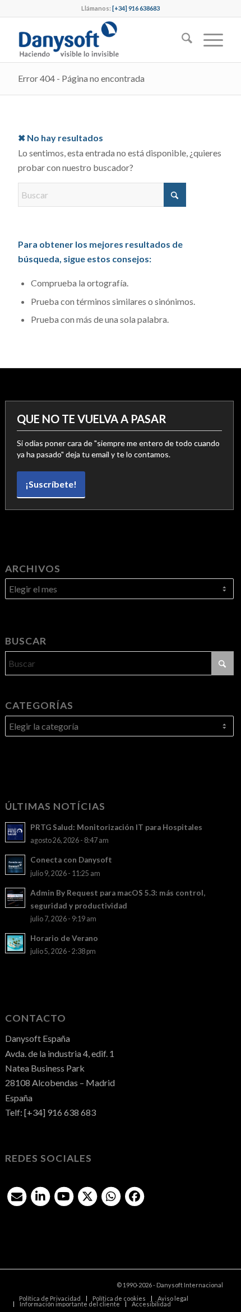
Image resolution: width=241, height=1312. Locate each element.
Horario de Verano (64, 938)
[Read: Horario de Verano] (15, 943)
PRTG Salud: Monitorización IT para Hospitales (116, 827)
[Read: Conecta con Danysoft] (15, 865)
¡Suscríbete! (51, 484)
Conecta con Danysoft (71, 859)
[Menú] (207, 39)
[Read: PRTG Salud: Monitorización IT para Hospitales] (15, 832)
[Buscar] (181, 39)
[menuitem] (181, 39)
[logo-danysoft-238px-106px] (100, 39)
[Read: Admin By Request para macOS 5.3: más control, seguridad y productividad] (15, 898)
